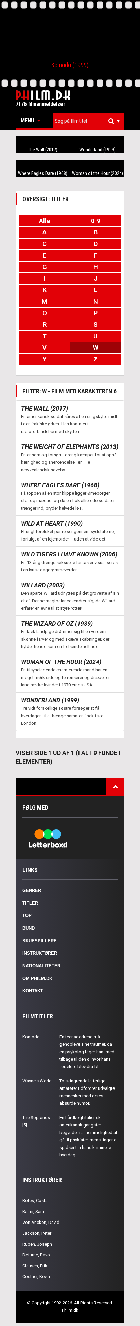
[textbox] (90, 121)
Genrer (31, 890)
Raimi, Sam (33, 1211)
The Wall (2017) (42, 149)
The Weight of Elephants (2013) (69, 446)
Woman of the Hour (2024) (97, 173)
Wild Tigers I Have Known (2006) (69, 554)
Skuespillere (39, 940)
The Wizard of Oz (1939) (57, 623)
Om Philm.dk (37, 978)
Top (27, 915)
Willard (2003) (43, 585)
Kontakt (32, 990)
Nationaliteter (41, 965)
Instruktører (39, 953)
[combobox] (88, 121)
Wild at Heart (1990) (52, 523)
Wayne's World (37, 1080)
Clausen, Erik (34, 1265)
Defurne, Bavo (36, 1254)
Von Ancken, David (40, 1222)
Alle (44, 220)
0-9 (95, 220)
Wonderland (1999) (97, 149)
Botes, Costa (35, 1200)
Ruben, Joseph (37, 1244)
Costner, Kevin (36, 1276)
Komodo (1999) (70, 65)
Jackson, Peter (36, 1233)
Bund (28, 928)
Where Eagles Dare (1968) (42, 173)
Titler (30, 903)
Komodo (31, 1036)
